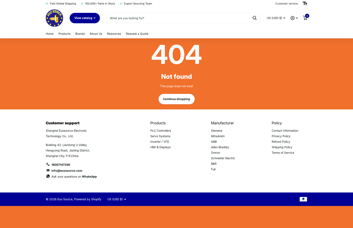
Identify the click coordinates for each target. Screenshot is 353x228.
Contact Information (285, 130)
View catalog (83, 18)
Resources (114, 33)
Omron (215, 152)
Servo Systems (160, 136)
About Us (96, 33)
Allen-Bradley (220, 147)
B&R (214, 163)
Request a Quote (137, 33)
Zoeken (254, 18)
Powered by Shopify (87, 199)
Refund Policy (281, 141)
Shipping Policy (282, 147)
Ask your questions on (74, 176)
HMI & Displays (160, 147)
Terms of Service (283, 152)
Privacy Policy (281, 136)
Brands (80, 33)
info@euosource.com (66, 170)
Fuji (213, 169)
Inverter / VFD (159, 141)
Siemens (216, 130)
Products (64, 33)
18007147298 (60, 164)
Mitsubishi (218, 136)
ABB (214, 141)
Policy (277, 123)
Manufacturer (222, 123)
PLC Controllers (160, 130)
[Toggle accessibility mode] (305, 3)
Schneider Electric (223, 158)
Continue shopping (176, 99)
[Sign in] (294, 18)
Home (50, 33)
